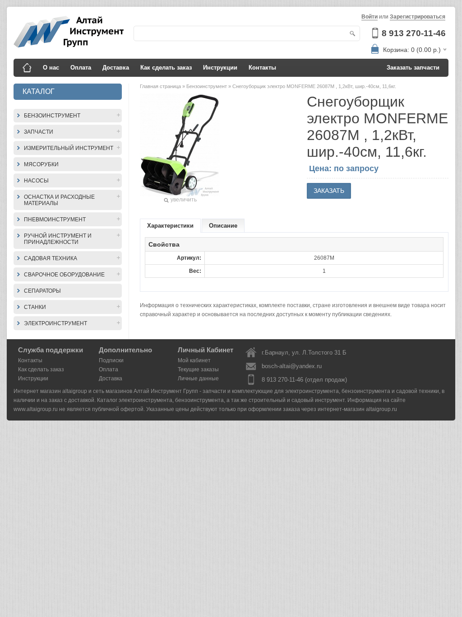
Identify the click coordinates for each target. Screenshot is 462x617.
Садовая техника (50, 258)
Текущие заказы (198, 369)
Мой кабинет (194, 360)
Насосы (36, 181)
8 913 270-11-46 (414, 33)
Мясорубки (41, 164)
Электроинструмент (55, 323)
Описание (223, 225)
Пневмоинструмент (55, 219)
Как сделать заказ (166, 67)
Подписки (111, 360)
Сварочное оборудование (64, 274)
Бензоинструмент (52, 115)
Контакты (262, 67)
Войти (369, 17)
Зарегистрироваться (417, 17)
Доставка (115, 67)
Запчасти (38, 132)
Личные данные (198, 378)
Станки (35, 307)
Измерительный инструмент (68, 148)
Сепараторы (42, 291)
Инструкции (220, 67)
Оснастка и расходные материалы (59, 200)
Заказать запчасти (413, 67)
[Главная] (27, 68)
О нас (51, 67)
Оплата (80, 67)
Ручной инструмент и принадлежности (58, 239)
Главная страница (161, 86)
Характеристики (170, 225)
